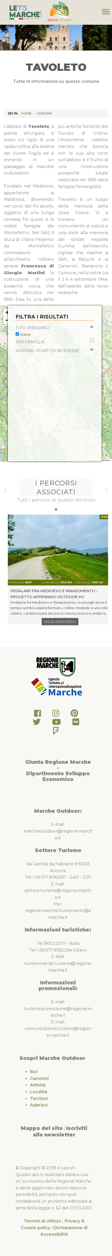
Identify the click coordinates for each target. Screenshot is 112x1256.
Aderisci (39, 1105)
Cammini (39, 1078)
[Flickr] (75, 723)
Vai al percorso (60, 622)
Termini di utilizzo (42, 1220)
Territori (39, 1098)
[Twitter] (37, 723)
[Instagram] (55, 715)
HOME (26, 113)
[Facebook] (37, 715)
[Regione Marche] (56, 666)
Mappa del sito (42, 1128)
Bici (34, 1071)
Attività (38, 1085)
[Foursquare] (56, 732)
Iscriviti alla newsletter (60, 1131)
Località (38, 1091)
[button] (7, 312)
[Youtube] (56, 723)
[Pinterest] (74, 715)
